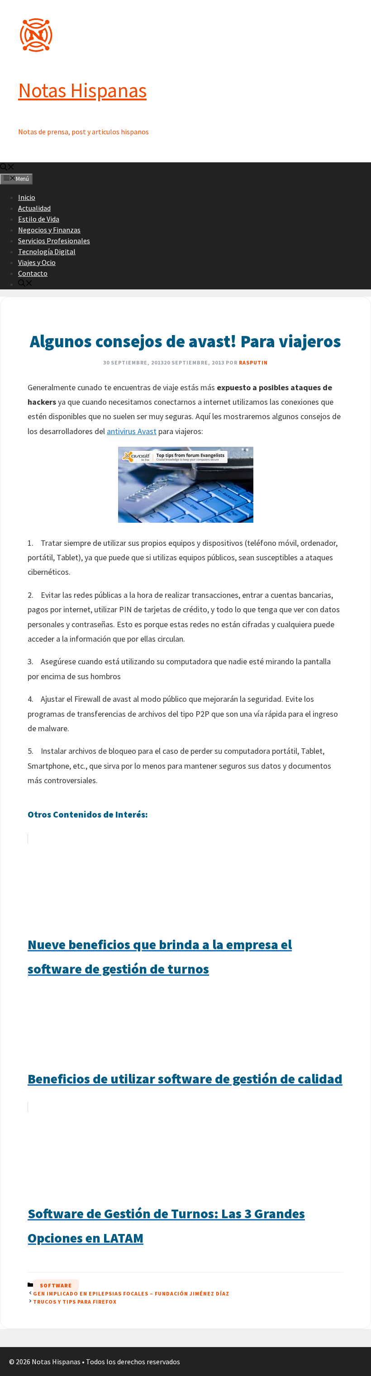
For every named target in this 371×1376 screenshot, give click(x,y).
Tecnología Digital (47, 251)
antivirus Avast (132, 431)
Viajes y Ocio (37, 262)
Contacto (33, 273)
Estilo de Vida (38, 218)
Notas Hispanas (82, 90)
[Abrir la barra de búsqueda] (7, 167)
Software (56, 1285)
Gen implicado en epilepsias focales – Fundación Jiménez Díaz (131, 1293)
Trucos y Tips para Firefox (75, 1301)
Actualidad (34, 208)
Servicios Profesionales (54, 240)
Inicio (26, 197)
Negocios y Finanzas (49, 229)
